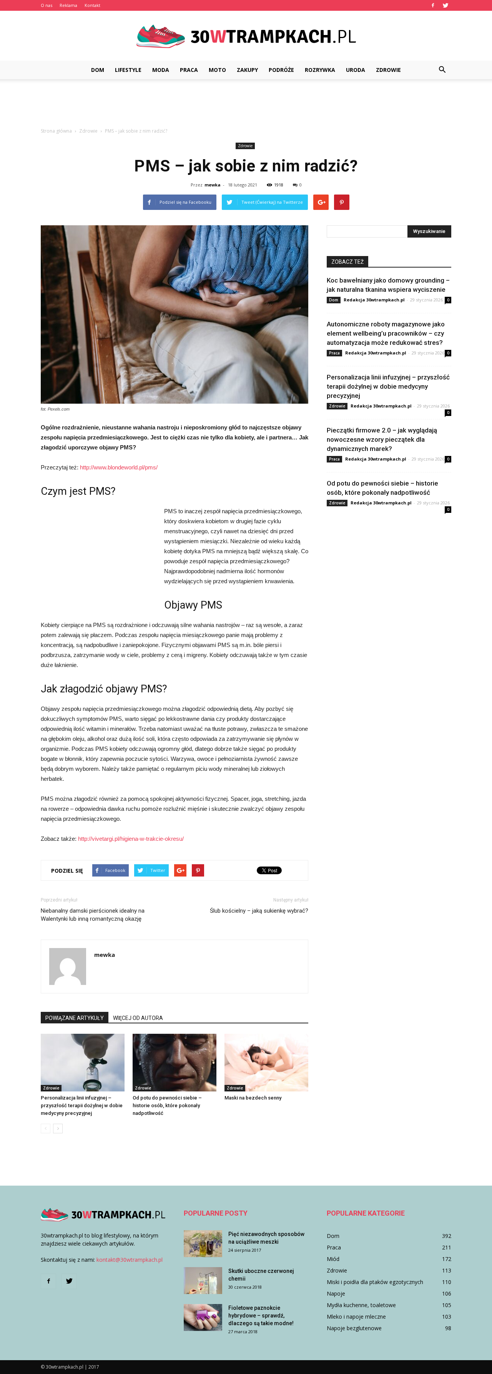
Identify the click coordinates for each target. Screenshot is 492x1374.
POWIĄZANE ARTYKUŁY (74, 1018)
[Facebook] (433, 5)
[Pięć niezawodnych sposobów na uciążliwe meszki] (203, 1243)
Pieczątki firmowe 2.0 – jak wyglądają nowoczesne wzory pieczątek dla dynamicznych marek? (382, 439)
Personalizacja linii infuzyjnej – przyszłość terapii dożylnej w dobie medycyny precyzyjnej (82, 1105)
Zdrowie (388, 69)
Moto (217, 69)
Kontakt (92, 5)
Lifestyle (128, 69)
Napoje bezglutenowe (354, 1328)
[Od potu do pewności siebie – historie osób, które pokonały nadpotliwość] (174, 1062)
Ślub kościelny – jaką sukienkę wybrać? (259, 910)
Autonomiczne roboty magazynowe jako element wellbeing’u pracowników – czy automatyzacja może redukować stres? (386, 333)
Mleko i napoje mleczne (356, 1316)
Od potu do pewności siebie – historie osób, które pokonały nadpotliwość (167, 1105)
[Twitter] (445, 5)
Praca (189, 69)
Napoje (336, 1293)
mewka (212, 185)
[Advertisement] (246, 105)
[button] (442, 70)
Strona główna (56, 131)
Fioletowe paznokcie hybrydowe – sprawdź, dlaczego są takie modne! (261, 1315)
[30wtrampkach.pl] (246, 36)
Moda (160, 69)
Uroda (355, 69)
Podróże (281, 69)
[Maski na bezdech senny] (266, 1062)
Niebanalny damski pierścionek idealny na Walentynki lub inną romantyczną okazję (93, 914)
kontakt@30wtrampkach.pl (129, 1259)
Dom (97, 69)
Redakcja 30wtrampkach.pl (374, 300)
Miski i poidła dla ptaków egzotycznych (375, 1282)
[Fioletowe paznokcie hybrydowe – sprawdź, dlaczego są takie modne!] (203, 1317)
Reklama (68, 5)
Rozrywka (320, 69)
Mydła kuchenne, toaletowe (361, 1305)
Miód (333, 1259)
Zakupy (247, 69)
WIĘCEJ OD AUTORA (138, 1018)
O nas (46, 5)
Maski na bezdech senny (252, 1098)
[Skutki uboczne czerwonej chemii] (203, 1280)
